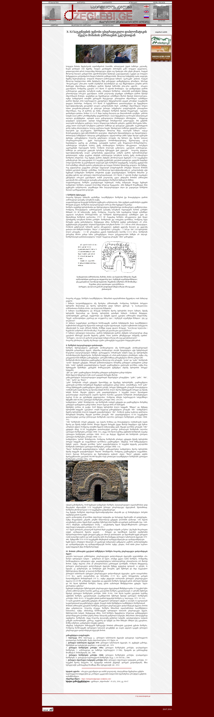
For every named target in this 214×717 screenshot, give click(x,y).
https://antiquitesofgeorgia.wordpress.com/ (96, 679)
